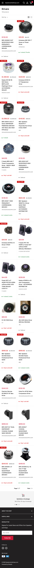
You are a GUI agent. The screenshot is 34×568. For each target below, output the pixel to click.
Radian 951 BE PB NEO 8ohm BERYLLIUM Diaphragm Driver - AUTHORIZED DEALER (7, 85)
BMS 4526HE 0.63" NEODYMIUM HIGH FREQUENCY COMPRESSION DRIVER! (7, 44)
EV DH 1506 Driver (7, 320)
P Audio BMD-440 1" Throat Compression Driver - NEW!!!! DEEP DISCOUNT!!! (8, 164)
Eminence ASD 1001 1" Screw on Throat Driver (25, 42)
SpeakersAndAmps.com (8, 51)
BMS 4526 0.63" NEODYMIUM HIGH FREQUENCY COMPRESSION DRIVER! (24, 165)
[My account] (27, 3)
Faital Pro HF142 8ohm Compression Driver (25, 392)
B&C (20, 130)
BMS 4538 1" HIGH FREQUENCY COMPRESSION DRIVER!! (7, 204)
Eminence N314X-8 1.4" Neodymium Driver (24, 82)
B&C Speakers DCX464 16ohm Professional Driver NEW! (24, 357)
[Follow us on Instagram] (6, 548)
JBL (20, 324)
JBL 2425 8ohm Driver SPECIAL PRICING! (25, 321)
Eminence (22, 47)
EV (2, 322)
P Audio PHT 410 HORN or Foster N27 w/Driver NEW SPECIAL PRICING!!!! (25, 246)
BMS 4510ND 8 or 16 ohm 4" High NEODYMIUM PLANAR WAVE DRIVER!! (25, 471)
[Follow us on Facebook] (3, 548)
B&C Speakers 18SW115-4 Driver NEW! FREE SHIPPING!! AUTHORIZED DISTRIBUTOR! (24, 206)
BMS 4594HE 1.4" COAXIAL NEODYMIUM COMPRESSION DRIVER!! (7, 471)
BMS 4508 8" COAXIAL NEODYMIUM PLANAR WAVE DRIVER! (23, 431)
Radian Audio (6, 92)
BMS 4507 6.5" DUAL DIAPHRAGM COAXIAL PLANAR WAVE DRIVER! (8, 430)
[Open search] (24, 3)
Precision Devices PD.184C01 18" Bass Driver (7, 393)
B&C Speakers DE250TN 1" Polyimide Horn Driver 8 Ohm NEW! (25, 125)
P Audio (4, 291)
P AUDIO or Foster (24, 251)
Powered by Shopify (7, 564)
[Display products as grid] (28, 17)
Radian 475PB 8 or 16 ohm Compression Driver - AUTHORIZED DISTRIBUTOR (25, 283)
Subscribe (7, 538)
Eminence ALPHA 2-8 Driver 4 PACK (8, 244)
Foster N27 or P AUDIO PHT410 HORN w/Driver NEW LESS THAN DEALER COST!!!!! (8, 284)
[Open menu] (2, 2)
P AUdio (4, 170)
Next (28, 488)
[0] (31, 3)
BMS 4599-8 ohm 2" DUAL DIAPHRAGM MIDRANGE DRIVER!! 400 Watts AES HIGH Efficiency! (8, 126)
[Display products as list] (31, 17)
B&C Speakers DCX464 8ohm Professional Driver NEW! (7, 357)
